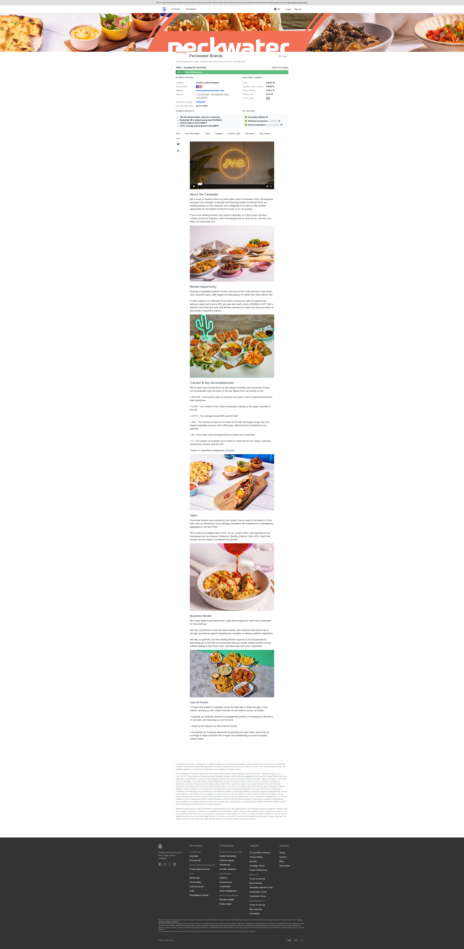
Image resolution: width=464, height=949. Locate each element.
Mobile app (194, 878)
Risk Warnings (202, 767)
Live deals (193, 856)
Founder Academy (227, 869)
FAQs (191, 891)
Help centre (284, 865)
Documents (265, 133)
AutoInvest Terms (257, 896)
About (282, 852)
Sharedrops (224, 864)
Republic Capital (226, 899)
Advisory (223, 878)
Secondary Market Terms (260, 887)
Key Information (192, 133)
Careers (282, 857)
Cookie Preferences (258, 870)
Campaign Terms (257, 865)
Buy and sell (194, 860)
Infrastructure (225, 882)
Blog (281, 861)
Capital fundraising (227, 856)
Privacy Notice (256, 857)
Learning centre (196, 886)
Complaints (254, 913)
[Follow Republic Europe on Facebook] (160, 864)
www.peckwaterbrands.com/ (210, 90)
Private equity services (199, 869)
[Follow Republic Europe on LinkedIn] (174, 864)
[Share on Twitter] (178, 144)
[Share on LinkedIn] (178, 150)
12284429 (200, 102)
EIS (268, 98)
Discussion (250, 133)
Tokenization (225, 886)
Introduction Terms (258, 892)
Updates (218, 133)
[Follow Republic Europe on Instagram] (164, 864)
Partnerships (195, 882)
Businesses (191, 9)
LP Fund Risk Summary (260, 852)
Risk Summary (255, 883)
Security (253, 861)
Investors (176, 9)
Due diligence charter (199, 895)
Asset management (228, 891)
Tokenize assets (226, 860)
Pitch (178, 133)
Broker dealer (225, 904)
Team (207, 133)
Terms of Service (257, 879)
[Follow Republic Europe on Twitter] (169, 864)
